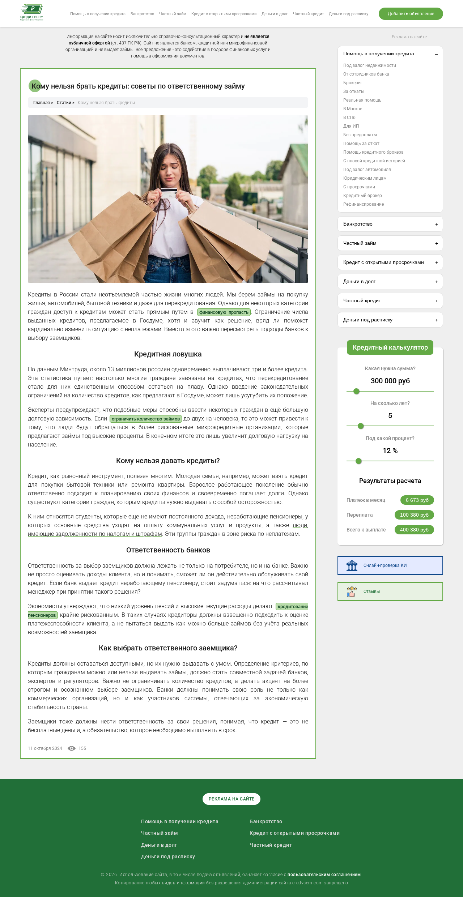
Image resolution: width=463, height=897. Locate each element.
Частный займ (172, 14)
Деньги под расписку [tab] (367, 320)
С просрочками (359, 186)
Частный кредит (308, 14)
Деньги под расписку (348, 14)
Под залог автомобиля (367, 169)
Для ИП (351, 126)
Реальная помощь (362, 100)
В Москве (352, 108)
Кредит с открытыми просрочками (223, 14)
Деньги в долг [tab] (359, 281)
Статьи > (66, 102)
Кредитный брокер (362, 195)
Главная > (43, 102)
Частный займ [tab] (360, 243)
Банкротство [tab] (358, 224)
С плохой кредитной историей (374, 160)
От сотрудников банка (366, 74)
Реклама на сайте (409, 36)
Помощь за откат (361, 143)
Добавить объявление (411, 13)
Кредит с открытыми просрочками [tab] (383, 262)
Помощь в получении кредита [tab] (378, 53)
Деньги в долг (275, 14)
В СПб (349, 117)
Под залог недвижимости (369, 65)
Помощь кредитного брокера (373, 152)
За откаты (353, 91)
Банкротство (142, 14)
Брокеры (352, 82)
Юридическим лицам (365, 178)
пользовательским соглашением (324, 874)
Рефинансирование (363, 204)
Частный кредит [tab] (362, 300)
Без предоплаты (360, 134)
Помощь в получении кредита (98, 14)
